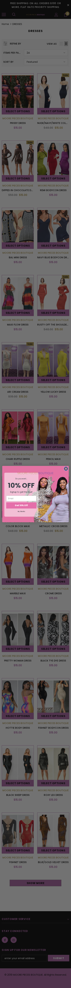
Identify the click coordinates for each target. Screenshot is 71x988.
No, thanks (21, 511)
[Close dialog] (66, 469)
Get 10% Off (21, 505)
